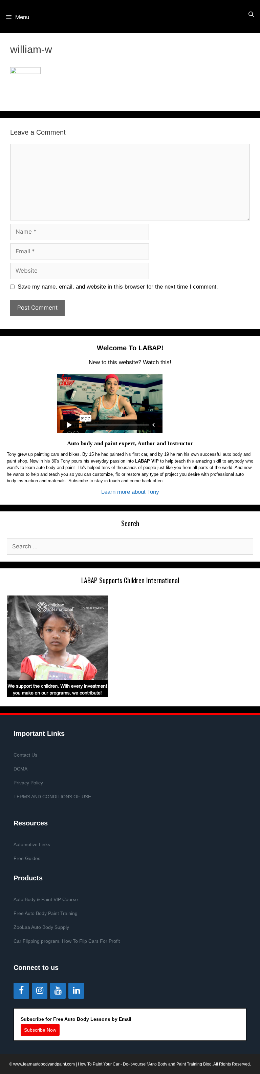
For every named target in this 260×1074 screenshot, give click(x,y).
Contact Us (25, 755)
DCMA (20, 769)
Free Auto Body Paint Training (46, 913)
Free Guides (27, 858)
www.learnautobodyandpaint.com (44, 1064)
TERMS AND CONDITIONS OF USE (52, 796)
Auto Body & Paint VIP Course (46, 899)
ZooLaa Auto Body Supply (41, 927)
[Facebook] (21, 991)
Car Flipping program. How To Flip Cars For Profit (67, 941)
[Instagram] (39, 991)
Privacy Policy (28, 782)
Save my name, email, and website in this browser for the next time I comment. (118, 287)
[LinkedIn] (76, 991)
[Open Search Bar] (251, 14)
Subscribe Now (40, 1030)
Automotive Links (32, 844)
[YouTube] (58, 991)
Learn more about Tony (130, 492)
